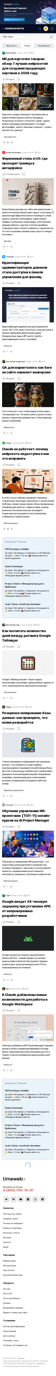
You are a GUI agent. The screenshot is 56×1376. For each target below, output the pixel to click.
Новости (8, 346)
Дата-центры (9, 1336)
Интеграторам (9, 1265)
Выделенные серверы (13, 1308)
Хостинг (6, 1289)
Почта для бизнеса (11, 1298)
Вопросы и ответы (11, 1233)
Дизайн (7, 241)
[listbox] (14, 37)
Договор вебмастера (13, 1275)
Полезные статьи (11, 1340)
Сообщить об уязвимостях (15, 1345)
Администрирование (14, 790)
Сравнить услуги (10, 1218)
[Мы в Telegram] (6, 1199)
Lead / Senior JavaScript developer (23, 604)
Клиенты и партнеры (12, 1228)
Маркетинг (9, 427)
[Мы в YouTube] (21, 1199)
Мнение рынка (11, 523)
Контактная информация (14, 1326)
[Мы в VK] (13, 1199)
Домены (6, 1303)
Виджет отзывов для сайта (15, 1312)
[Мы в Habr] (28, 1199)
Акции (5, 1247)
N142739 (21, 1364)
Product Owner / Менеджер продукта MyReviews (24, 585)
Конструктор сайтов (12, 1214)
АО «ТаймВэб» (19, 1358)
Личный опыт (10, 137)
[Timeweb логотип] (28, 1179)
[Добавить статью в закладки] (18, 79)
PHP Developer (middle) (17, 549)
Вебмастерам (9, 1261)
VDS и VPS (7, 1293)
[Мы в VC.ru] (35, 1199)
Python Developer (14, 566)
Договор (7, 1237)
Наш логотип (8, 1270)
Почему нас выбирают (13, 1223)
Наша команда (9, 1331)
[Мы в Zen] (42, 1199)
